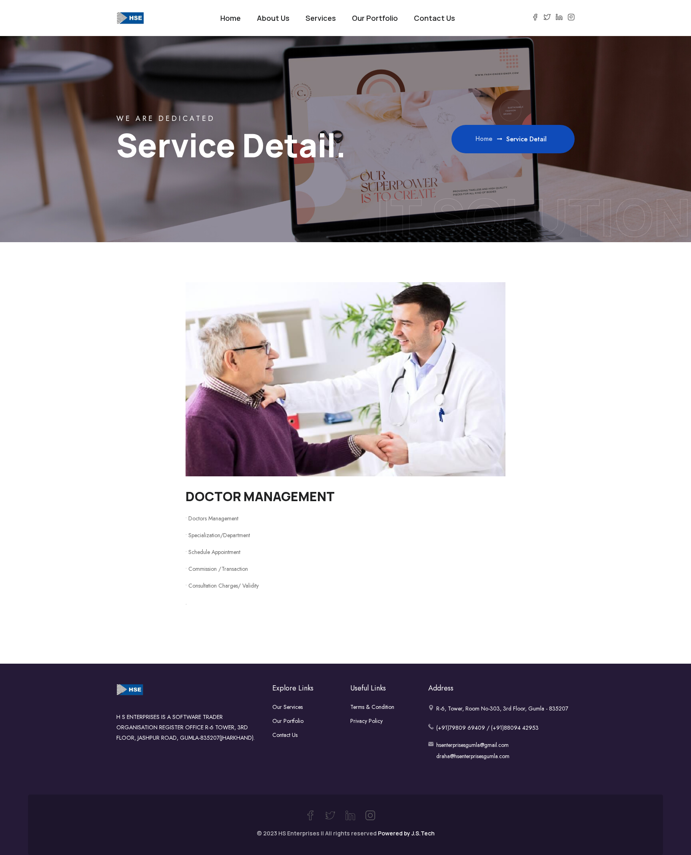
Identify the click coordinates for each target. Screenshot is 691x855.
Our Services (287, 707)
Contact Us (434, 18)
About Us (273, 18)
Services (321, 18)
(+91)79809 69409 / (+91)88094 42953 (487, 728)
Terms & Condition (372, 707)
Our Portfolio (375, 18)
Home (230, 18)
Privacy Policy (366, 721)
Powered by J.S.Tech (406, 833)
